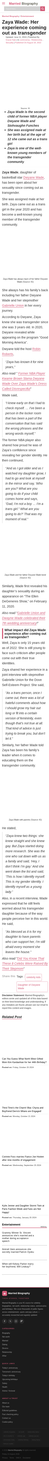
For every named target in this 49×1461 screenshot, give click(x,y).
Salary (4, 1383)
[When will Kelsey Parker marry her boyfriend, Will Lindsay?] (42, 1267)
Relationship (36, 40)
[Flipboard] (21, 1321)
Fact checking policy (10, 1414)
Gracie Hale (11, 40)
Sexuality (9, 42)
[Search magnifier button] (42, 8)
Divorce (5, 1348)
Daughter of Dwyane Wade (29, 986)
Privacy (5, 1458)
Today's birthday (8, 1375)
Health (4, 1387)
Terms (12, 1458)
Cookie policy (7, 1422)
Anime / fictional (8, 1391)
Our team (6, 1407)
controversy (25, 40)
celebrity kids (33, 977)
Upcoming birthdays (10, 1379)
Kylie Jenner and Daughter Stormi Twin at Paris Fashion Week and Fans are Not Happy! (23, 1209)
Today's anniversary (10, 1368)
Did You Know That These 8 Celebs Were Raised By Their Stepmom (25, 963)
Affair (4, 1356)
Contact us (6, 1418)
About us (5, 1403)
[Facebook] (4, 1321)
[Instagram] (16, 1321)
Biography (6, 1333)
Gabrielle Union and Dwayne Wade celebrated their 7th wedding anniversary (23, 618)
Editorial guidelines (9, 1410)
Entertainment (27, 16)
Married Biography (10, 16)
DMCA (18, 1458)
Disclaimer (27, 1458)
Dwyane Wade (33, 177)
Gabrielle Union (13, 305)
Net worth (6, 1337)
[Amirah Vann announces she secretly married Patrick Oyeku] (42, 1252)
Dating (4, 1344)
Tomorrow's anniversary (11, 1372)
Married (23, 3)
